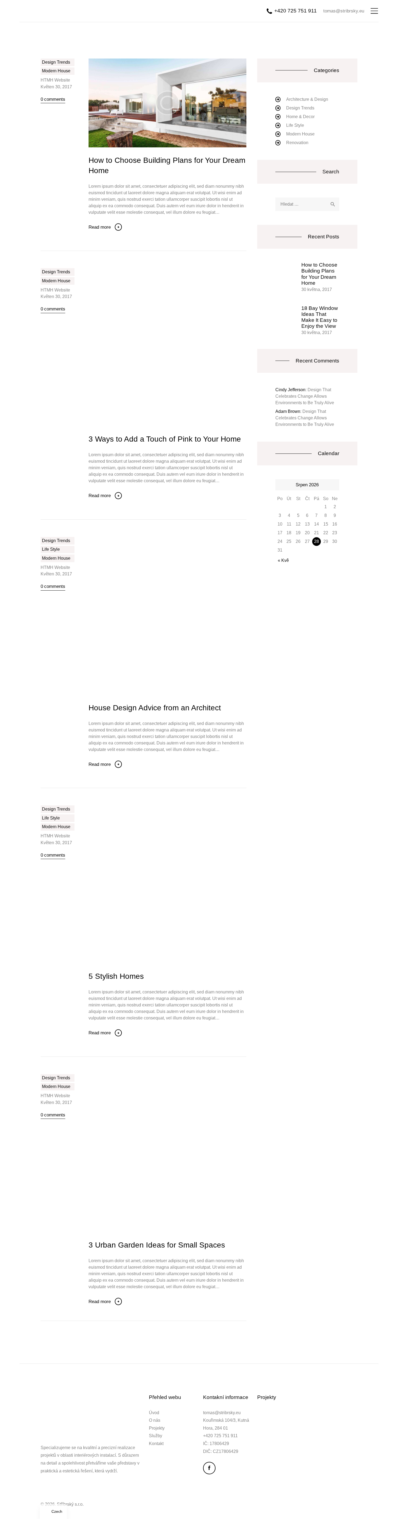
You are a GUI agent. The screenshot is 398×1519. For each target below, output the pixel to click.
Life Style (51, 549)
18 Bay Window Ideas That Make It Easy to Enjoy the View (319, 317)
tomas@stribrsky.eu (222, 1412)
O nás (154, 1420)
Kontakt (156, 1443)
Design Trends (56, 62)
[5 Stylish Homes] (176, 884)
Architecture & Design (307, 99)
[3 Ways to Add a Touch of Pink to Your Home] (176, 347)
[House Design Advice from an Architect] (176, 616)
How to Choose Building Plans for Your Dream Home (167, 165)
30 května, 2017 (316, 289)
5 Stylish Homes (116, 976)
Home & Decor (300, 116)
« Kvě (283, 560)
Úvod (154, 1412)
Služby (155, 1435)
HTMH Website (55, 80)
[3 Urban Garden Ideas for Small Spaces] (176, 1153)
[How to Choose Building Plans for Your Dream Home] (176, 103)
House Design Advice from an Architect (155, 707)
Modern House (56, 71)
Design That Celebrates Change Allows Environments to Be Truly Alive (304, 396)
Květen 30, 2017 (56, 87)
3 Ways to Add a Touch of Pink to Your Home (165, 439)
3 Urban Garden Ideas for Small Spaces (157, 1245)
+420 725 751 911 (220, 1435)
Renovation (297, 142)
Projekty (157, 1428)
